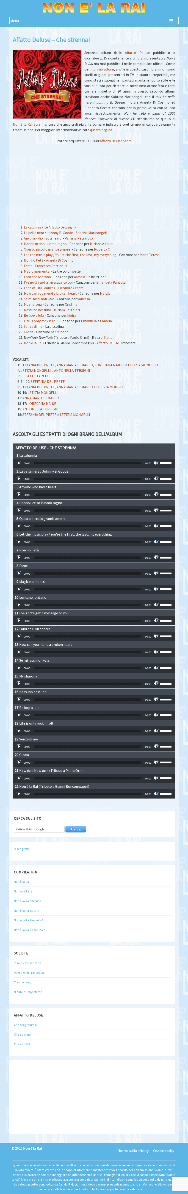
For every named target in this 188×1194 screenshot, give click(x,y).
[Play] (19, 463)
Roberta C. (102, 249)
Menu (14, 20)
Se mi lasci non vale (39, 298)
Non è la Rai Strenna (29, 124)
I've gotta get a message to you (48, 282)
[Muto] (156, 463)
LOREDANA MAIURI (110, 365)
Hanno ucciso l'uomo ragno (45, 243)
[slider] (166, 463)
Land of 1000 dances (39, 287)
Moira (71, 315)
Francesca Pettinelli (51, 265)
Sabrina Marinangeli (91, 232)
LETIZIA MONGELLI (143, 365)
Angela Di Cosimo (60, 260)
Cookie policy (163, 1150)
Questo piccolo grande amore (47, 249)
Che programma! (25, 1025)
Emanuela (89, 321)
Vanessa (83, 298)
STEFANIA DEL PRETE (38, 365)
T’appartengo (23, 982)
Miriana (96, 243)
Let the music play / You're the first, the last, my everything (70, 254)
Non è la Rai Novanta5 (28, 920)
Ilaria (108, 337)
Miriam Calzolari (67, 310)
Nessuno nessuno (37, 310)
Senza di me (33, 326)
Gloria (28, 332)
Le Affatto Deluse (57, 227)
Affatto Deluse (137, 52)
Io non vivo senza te (27, 963)
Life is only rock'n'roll (41, 321)
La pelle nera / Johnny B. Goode (48, 232)
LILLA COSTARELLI (35, 376)
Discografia (22, 849)
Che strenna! (22, 1034)
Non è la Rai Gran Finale (29, 930)
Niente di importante (28, 992)
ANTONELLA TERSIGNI (72, 370)
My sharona (33, 304)
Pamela (106, 321)
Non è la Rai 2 (23, 891)
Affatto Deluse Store (116, 140)
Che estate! (22, 1044)
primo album (103, 69)
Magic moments (36, 271)
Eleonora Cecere (70, 287)
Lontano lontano (37, 276)
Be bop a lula (34, 315)
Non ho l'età (33, 260)
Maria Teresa (150, 254)
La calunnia (32, 227)
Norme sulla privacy (133, 1150)
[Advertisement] (94, 181)
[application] (94, 463)
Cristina (71, 304)
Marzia (105, 293)
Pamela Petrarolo (79, 238)
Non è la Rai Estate (26, 911)
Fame (28, 265)
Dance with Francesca (29, 973)
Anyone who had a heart (42, 238)
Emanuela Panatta (111, 282)
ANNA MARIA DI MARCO (74, 365)
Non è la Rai (33, 343)
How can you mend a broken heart (50, 293)
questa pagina (101, 129)
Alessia (79, 276)
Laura (109, 243)
